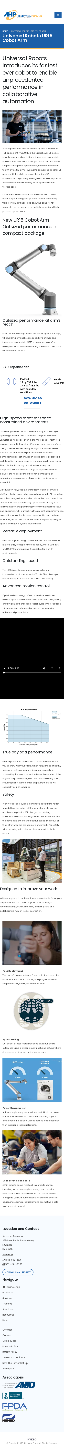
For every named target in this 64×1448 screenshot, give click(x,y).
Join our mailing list (18, 1272)
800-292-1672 (13, 1260)
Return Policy (9, 1352)
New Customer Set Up (15, 1363)
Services (7, 1298)
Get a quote (9, 1340)
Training (7, 1303)
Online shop (13, 1287)
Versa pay (8, 1368)
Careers (6, 1335)
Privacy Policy (10, 1346)
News (5, 1320)
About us (7, 1309)
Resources (8, 1314)
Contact (7, 1329)
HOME (5, 31)
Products (7, 1292)
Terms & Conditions (13, 1357)
